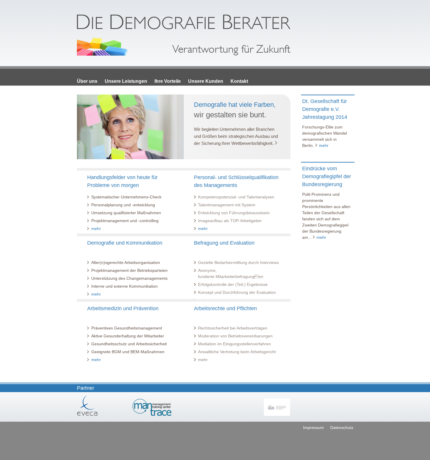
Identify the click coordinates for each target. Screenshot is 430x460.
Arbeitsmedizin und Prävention (123, 308)
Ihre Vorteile (167, 81)
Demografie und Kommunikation (124, 243)
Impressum (313, 427)
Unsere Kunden (205, 81)
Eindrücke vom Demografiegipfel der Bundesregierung (326, 176)
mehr (96, 228)
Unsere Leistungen (126, 81)
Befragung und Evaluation (224, 243)
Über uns (87, 81)
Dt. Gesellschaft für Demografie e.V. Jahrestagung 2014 (324, 109)
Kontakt (239, 81)
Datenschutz (341, 427)
